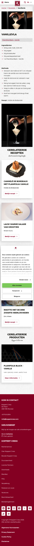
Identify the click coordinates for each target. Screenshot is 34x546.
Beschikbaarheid (7, 497)
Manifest (5, 474)
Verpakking (6, 483)
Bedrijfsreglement (8, 502)
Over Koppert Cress (8, 451)
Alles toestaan (17, 285)
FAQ (3, 479)
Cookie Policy (6, 537)
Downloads (5, 470)
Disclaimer (5, 541)
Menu (6, 2)
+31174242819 (6, 414)
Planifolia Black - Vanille (10, 40)
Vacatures (5, 492)
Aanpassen (16, 291)
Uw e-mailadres (7, 434)
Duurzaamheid (7, 460)
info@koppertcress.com (10, 419)
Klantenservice (7, 447)
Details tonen (23, 280)
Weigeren (17, 296)
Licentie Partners (7, 465)
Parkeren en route (8, 488)
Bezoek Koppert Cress (9, 456)
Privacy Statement (8, 532)
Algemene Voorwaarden (10, 528)
